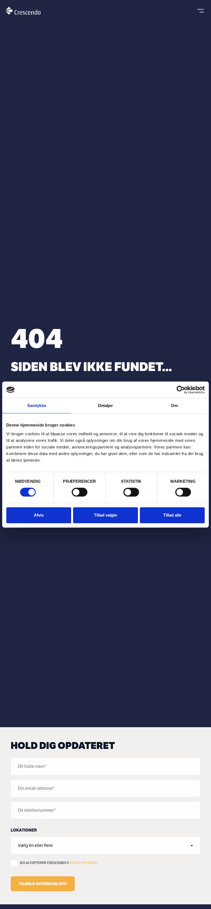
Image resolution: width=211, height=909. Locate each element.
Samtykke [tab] (36, 405)
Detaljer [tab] (105, 405)
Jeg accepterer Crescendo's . (59, 863)
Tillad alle (172, 515)
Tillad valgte (105, 515)
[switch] (79, 492)
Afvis (39, 515)
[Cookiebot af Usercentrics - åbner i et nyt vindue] (181, 390)
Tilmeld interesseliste (42, 883)
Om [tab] (174, 405)
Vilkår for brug (83, 863)
